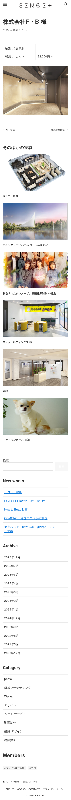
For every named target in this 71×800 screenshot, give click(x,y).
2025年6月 (11, 574)
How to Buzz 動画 (15, 509)
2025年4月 (11, 583)
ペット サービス (15, 714)
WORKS (21, 789)
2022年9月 (11, 627)
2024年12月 (12, 618)
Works (9, 30)
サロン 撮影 (13, 492)
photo (8, 679)
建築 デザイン (20, 30)
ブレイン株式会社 (15, 768)
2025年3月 (11, 592)
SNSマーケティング (17, 687)
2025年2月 (11, 600)
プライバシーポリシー (54, 789)
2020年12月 (12, 653)
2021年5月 (11, 644)
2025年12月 (12, 557)
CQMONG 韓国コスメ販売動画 (25, 518)
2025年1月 (11, 609)
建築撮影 (10, 740)
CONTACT (34, 789)
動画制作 (10, 722)
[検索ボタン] (66, 4)
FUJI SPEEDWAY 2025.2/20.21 (25, 501)
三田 (33, 768)
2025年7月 (11, 566)
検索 (6, 460)
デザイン (10, 705)
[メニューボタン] (5, 4)
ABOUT (10, 789)
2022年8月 (11, 635)
